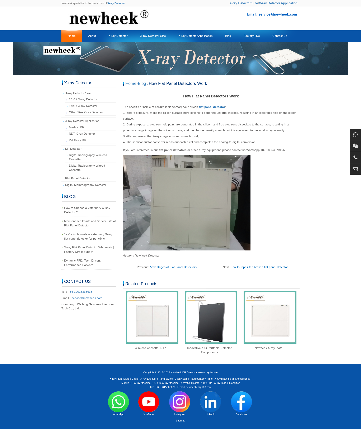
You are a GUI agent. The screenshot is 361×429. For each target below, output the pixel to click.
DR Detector (73, 148)
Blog (228, 35)
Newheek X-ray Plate (268, 348)
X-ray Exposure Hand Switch (156, 378)
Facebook (241, 414)
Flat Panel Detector (78, 178)
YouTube (149, 414)
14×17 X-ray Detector (83, 99)
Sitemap (180, 420)
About (92, 35)
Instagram (179, 414)
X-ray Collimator (189, 383)
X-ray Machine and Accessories (232, 378)
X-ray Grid (206, 383)
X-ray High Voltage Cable (124, 378)
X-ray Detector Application (278, 3)
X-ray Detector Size (243, 3)
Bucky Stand (182, 378)
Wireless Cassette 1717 (150, 348)
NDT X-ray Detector (82, 133)
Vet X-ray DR (77, 140)
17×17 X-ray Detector (83, 105)
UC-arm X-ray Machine (166, 383)
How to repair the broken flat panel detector (259, 267)
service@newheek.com (87, 298)
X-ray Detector (118, 35)
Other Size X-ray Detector (86, 112)
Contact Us (279, 35)
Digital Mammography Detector (85, 184)
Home (72, 35)
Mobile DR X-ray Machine (136, 383)
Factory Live (252, 35)
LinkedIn (210, 414)
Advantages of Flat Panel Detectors (173, 267)
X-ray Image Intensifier (227, 383)
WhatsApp (118, 414)
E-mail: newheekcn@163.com (194, 387)
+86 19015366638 (80, 291)
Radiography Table (202, 378)
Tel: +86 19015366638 (162, 387)
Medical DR (76, 127)
